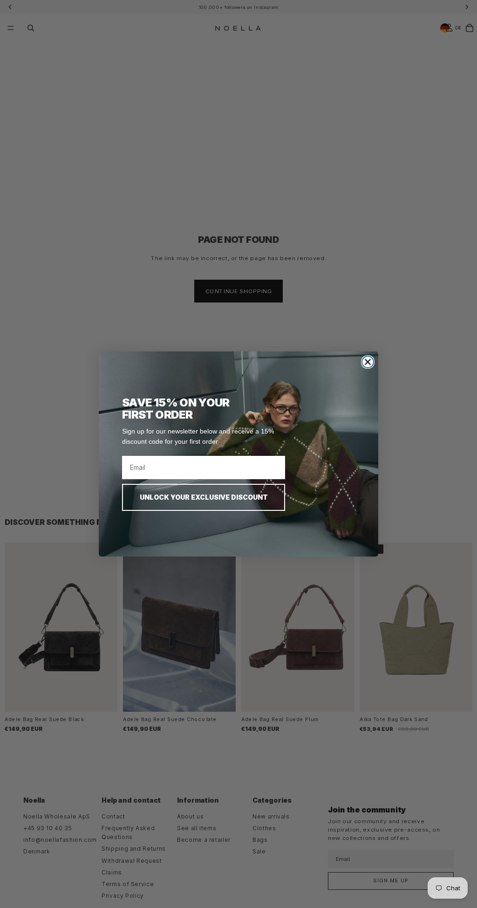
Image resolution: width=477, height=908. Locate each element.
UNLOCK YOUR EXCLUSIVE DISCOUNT (204, 497)
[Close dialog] (368, 362)
